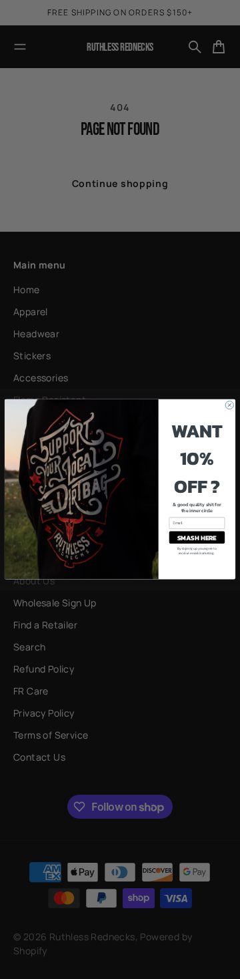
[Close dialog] (229, 405)
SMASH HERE (197, 538)
